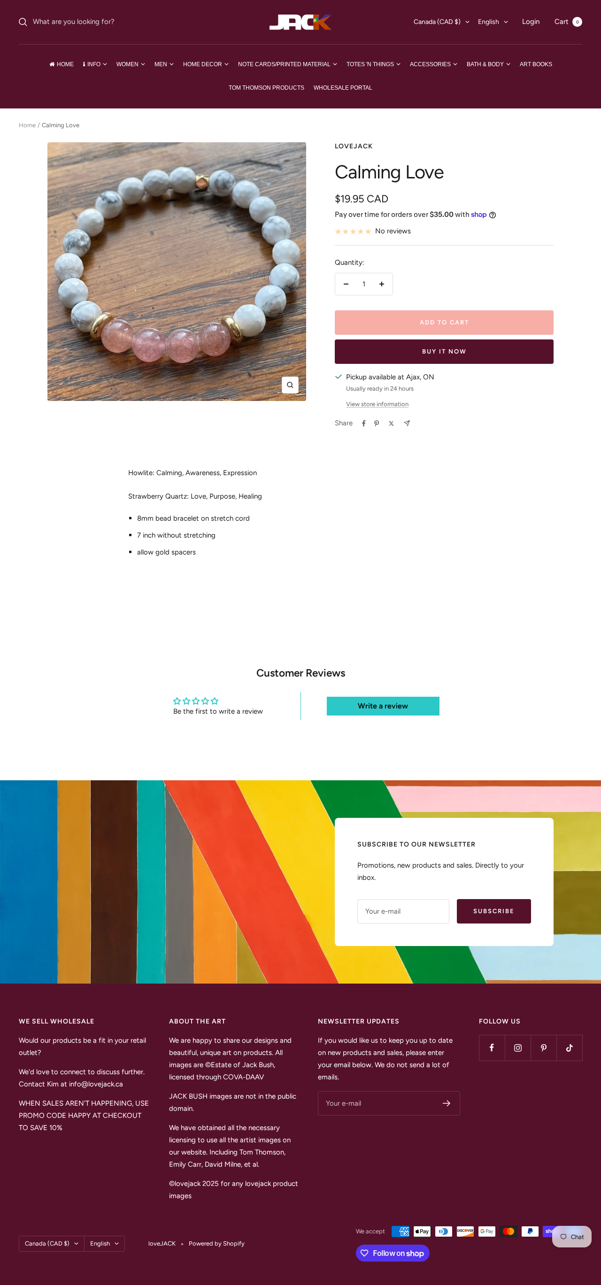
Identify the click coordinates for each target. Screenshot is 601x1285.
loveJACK (354, 146)
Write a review (383, 705)
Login (530, 21)
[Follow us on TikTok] (569, 1048)
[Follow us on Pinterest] (543, 1048)
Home (27, 125)
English (488, 22)
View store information (377, 404)
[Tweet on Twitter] (391, 423)
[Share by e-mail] (407, 423)
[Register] (447, 1103)
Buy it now (444, 351)
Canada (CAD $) (437, 22)
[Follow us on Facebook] (492, 1048)
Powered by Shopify (217, 1243)
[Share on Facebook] (364, 423)
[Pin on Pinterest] (376, 423)
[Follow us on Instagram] (518, 1048)
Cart (567, 21)
